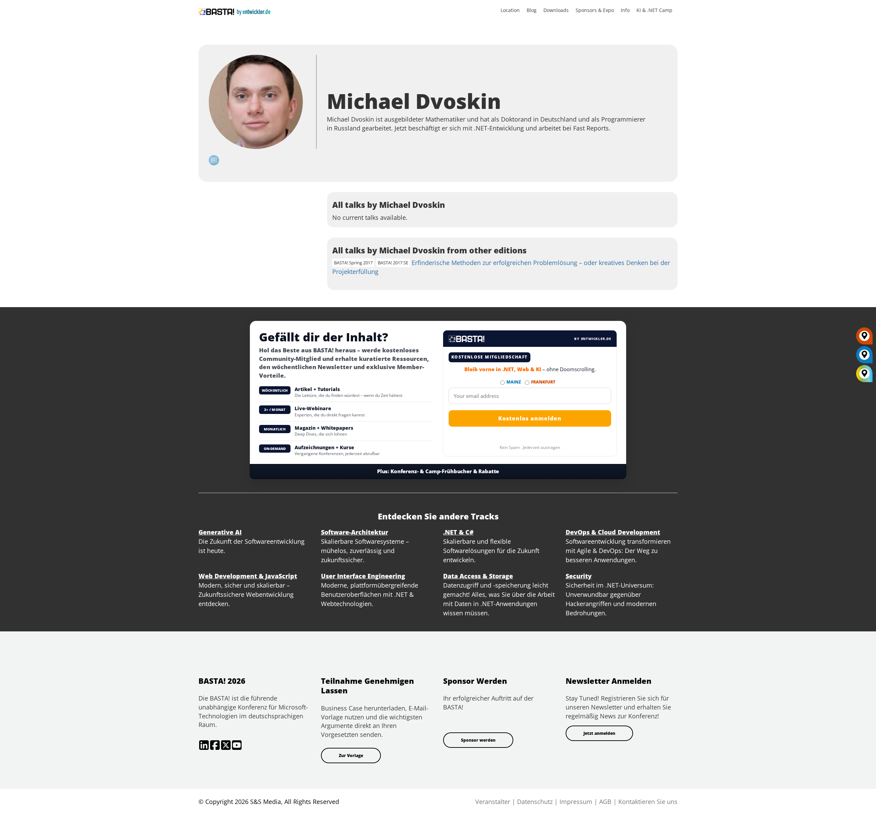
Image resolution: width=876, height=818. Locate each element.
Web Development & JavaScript (247, 576)
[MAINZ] (864, 357)
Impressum (575, 801)
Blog (532, 10)
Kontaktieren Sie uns (648, 801)
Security (579, 576)
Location (510, 10)
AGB (605, 801)
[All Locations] (864, 373)
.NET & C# (458, 532)
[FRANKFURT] (864, 338)
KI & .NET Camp (654, 10)
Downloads (556, 10)
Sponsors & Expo (595, 10)
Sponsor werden (478, 740)
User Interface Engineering (363, 576)
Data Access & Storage (478, 576)
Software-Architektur (354, 532)
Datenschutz (535, 801)
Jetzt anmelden (599, 733)
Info (625, 10)
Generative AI (220, 532)
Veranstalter (492, 801)
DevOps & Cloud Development (613, 532)
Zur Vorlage (351, 755)
